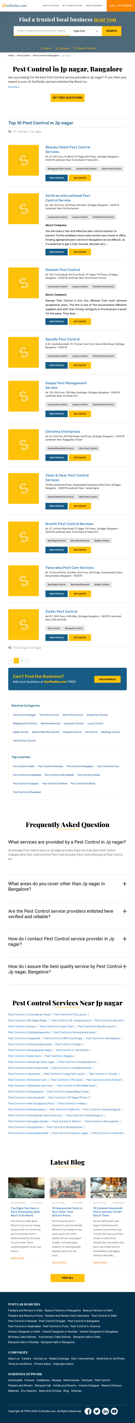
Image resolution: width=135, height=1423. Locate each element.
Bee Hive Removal (80, 540)
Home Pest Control (111, 168)
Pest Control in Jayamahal (72, 1050)
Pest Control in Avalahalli (107, 1133)
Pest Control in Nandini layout (96, 1026)
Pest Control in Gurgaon (26, 783)
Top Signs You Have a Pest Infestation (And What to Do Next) (25, 1212)
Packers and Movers (20, 1385)
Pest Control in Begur (68, 1044)
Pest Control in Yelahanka (24, 1073)
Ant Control (54, 628)
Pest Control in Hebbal (72, 1103)
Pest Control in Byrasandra (102, 1121)
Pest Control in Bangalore (46, 55)
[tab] (67, 853)
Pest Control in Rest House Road (28, 1068)
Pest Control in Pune (108, 766)
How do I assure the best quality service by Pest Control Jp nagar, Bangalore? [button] (65, 969)
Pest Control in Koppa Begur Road (68, 1091)
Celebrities (43, 1380)
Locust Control (79, 217)
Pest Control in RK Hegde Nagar (27, 1020)
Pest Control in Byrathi (109, 1020)
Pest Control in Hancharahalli (26, 1097)
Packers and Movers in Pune (25, 1315)
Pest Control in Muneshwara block (74, 1032)
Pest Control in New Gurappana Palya (31, 1103)
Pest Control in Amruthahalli (104, 1079)
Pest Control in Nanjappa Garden (28, 1121)
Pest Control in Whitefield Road (76, 1085)
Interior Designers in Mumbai (60, 1331)
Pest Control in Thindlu (103, 1073)
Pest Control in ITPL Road (66, 1079)
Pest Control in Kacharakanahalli (28, 1133)
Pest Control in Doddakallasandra (29, 1032)
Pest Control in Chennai (54, 783)
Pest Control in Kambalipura (103, 1038)
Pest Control (23, 55)
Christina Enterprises (62, 432)
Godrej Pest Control (86, 168)
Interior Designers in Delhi (24, 1331)
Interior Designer (89, 1385)
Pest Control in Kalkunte (65, 1109)
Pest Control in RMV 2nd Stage (63, 1038)
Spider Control (101, 540)
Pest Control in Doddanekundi (77, 1062)
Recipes (56, 1380)
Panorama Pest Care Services (69, 568)
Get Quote (80, 178)
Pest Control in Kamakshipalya (27, 1109)
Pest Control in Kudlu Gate (24, 1056)
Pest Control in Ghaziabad (27, 792)
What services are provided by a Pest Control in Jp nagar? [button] (67, 842)
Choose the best (86, 48)
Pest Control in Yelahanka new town (30, 1085)
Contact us (40, 1358)
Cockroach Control (57, 217)
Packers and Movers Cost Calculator (67, 1315)
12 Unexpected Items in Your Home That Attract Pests (67, 1212)
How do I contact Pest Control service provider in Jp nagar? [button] (61, 941)
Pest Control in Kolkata (83, 783)
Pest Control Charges (24, 715)
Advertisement (94, 5)
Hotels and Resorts (65, 1385)
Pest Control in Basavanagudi (101, 1109)
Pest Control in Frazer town (57, 1026)
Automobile (15, 1380)
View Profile (56, 178)
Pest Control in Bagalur (59, 1056)
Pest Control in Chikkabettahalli (71, 1068)
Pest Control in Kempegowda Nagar (30, 1050)
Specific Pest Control (62, 339)
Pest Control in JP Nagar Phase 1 (68, 1097)
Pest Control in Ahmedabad (59, 775)
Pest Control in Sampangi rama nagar (31, 1062)
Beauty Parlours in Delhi (98, 1310)
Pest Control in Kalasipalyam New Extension (35, 1115)
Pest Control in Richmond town (27, 1079)
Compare (64, 48)
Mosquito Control (73, 628)
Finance (29, 1380)
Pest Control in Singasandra (25, 1127)
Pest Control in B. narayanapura (71, 1020)
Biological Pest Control (59, 168)
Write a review (51, 5)
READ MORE (18, 1258)
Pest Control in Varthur (67, 1121)
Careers (26, 1358)
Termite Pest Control (103, 217)
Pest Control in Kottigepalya (25, 1091)
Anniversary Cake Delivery (55, 1336)
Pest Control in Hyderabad (27, 775)
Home (11, 55)
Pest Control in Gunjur (22, 1026)
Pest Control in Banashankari (65, 1127)
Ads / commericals (82, 1358)
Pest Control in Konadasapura (84, 1115)
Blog (66, 1390)
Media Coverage (59, 1358)
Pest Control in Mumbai (50, 766)
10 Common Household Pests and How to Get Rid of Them (107, 1212)
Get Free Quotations (67, 97)
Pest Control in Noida (89, 775)
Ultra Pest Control (88, 448)
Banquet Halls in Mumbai (23, 1342)
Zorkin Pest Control (61, 611)
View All (67, 1277)
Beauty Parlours (112, 1385)
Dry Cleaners (29, 1390)
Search (111, 30)
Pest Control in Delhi (24, 766)
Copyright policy (63, 1363)
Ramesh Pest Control (62, 270)
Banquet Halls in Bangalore (58, 1342)
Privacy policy (42, 1363)
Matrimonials (71, 1380)
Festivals (87, 1380)
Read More (13, 87)
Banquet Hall (43, 1385)
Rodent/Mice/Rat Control (60, 448)
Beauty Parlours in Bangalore (63, 1310)
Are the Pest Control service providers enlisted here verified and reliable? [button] (60, 914)
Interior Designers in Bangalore (99, 1331)
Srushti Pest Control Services (69, 524)
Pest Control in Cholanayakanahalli (30, 1044)
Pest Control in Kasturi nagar (70, 1133)
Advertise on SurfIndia (110, 1358)
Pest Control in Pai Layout (70, 1014)
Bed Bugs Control (57, 540)
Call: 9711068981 (120, 5)
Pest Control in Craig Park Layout (64, 1073)
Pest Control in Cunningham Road (29, 1014)
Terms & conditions (20, 1363)
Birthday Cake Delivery (22, 1336)
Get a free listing (72, 5)
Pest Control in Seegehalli (24, 1038)
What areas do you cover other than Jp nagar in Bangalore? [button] (56, 886)
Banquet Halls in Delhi (87, 1336)
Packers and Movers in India (25, 1310)
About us (13, 1358)
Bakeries (13, 1390)
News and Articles (50, 1390)
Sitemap (76, 1390)
